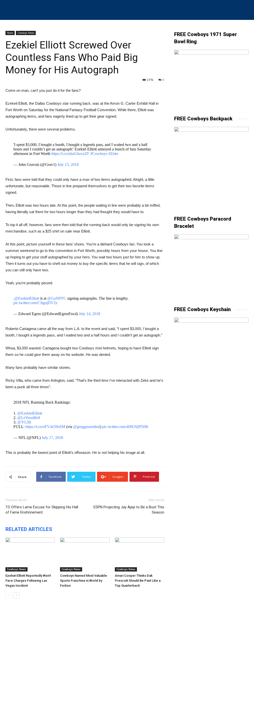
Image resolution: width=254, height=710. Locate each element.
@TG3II (24, 422)
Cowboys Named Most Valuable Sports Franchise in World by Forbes (83, 580)
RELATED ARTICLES (28, 529)
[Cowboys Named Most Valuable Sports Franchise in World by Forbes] (84, 554)
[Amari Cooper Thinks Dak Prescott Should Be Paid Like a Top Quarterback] (139, 554)
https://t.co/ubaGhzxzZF (70, 153)
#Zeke (113, 153)
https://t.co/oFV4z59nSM (45, 427)
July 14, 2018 (89, 314)
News (10, 33)
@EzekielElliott (26, 298)
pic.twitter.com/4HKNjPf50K (125, 427)
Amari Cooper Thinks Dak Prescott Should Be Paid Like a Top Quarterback (137, 580)
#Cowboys (98, 153)
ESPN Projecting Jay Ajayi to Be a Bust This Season (129, 510)
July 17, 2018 (52, 437)
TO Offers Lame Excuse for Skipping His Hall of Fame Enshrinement (41, 510)
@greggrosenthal (86, 427)
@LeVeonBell (28, 418)
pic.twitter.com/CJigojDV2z (35, 303)
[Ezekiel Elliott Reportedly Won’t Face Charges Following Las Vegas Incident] (30, 554)
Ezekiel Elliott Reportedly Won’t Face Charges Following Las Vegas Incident (28, 580)
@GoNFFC (56, 298)
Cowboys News (25, 33)
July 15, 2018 (68, 164)
